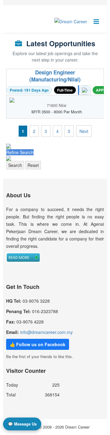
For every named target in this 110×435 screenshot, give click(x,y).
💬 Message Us (22, 424)
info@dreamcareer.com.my (46, 332)
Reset (33, 165)
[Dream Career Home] (70, 21)
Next (83, 131)
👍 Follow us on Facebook (37, 344)
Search (15, 165)
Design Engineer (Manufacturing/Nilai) (55, 76)
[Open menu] (96, 21)
